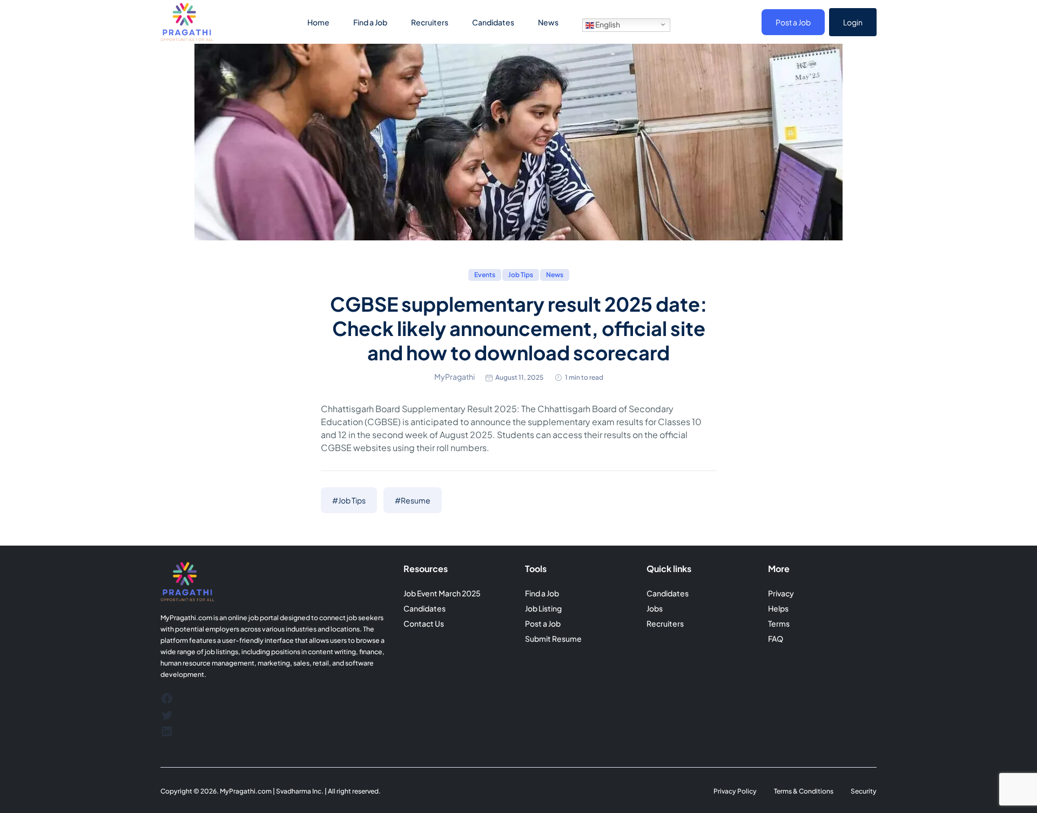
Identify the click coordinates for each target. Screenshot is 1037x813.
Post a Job (793, 22)
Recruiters (429, 22)
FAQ (775, 638)
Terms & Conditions (803, 791)
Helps (778, 608)
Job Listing (543, 608)
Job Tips (520, 275)
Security (864, 791)
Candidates (493, 22)
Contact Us (423, 623)
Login (853, 22)
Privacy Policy (735, 791)
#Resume (412, 500)
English (607, 24)
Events (484, 275)
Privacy (781, 593)
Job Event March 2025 (442, 593)
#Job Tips (349, 500)
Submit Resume (553, 638)
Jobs (655, 608)
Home (318, 22)
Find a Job (370, 22)
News (548, 22)
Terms (779, 623)
